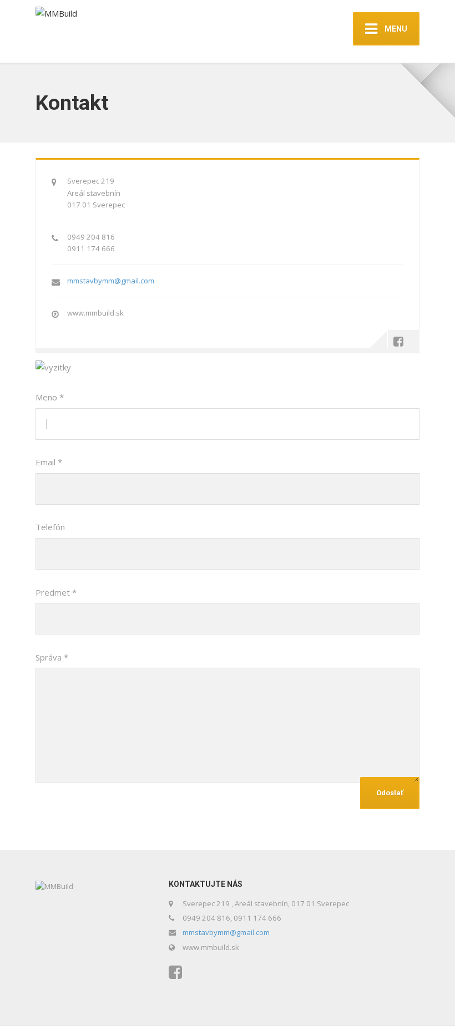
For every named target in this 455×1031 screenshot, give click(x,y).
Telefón (50, 526)
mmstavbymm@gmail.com (110, 281)
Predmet (56, 592)
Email (49, 462)
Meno (50, 397)
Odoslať (389, 793)
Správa (52, 657)
